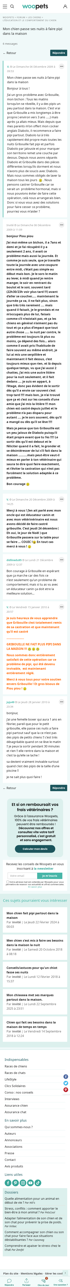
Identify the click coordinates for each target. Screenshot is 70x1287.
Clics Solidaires (15, 1086)
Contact (10, 1160)
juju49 (10, 702)
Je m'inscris (49, 876)
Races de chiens (16, 1066)
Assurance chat (15, 1112)
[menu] (5, 6)
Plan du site (10, 1273)
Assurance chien (16, 1105)
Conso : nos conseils (19, 1092)
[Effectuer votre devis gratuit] (35, 828)
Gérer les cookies (56, 1273)
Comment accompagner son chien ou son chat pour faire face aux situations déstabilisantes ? (34, 1236)
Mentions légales (32, 1273)
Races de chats (15, 1073)
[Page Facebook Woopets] (8, 1183)
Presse (9, 1153)
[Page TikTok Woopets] (38, 1183)
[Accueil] (35, 6)
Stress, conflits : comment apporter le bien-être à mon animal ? (31, 1210)
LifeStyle (10, 1079)
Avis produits (14, 1166)
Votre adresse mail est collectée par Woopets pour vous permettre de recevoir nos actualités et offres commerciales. (35, 884)
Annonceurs (13, 1140)
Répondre (58, 53)
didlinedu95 (14, 560)
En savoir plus (35, 887)
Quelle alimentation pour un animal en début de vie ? (32, 1201)
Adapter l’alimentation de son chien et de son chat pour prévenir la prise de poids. (33, 1222)
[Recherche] (12, 6)
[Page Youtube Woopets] (30, 1183)
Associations (13, 1147)
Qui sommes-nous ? (19, 1127)
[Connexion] (65, 6)
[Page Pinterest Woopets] (15, 1183)
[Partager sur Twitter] (65, 1083)
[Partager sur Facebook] (65, 1076)
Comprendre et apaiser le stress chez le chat (32, 1248)
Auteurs (10, 1133)
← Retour (9, 53)
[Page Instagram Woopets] (23, 1183)
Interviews (12, 1099)
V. (8, 66)
